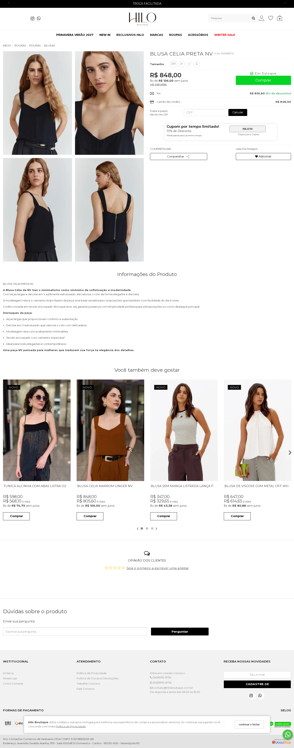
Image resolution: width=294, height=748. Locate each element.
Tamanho (157, 64)
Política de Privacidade (71, 726)
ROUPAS (175, 35)
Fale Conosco (86, 688)
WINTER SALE (224, 35)
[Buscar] (253, 18)
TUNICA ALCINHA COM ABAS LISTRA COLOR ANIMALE (46, 486)
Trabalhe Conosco (88, 683)
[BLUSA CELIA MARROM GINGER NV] (110, 430)
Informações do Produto (147, 274)
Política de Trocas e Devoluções (97, 678)
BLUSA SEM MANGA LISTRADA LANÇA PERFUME (189, 486)
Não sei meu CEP (159, 114)
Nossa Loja (10, 678)
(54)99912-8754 (161, 677)
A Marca (8, 673)
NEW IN (104, 35)
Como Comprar (13, 683)
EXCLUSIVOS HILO (130, 35)
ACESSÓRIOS (198, 35)
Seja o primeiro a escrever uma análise (158, 568)
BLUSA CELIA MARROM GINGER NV (104, 486)
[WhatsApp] (40, 19)
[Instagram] (34, 19)
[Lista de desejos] (272, 18)
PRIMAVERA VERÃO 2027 (74, 35)
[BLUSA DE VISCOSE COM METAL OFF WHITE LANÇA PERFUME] (257, 430)
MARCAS (156, 35)
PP (173, 64)
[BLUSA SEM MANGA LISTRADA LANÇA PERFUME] (184, 430)
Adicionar (264, 156)
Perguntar (180, 631)
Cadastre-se (257, 684)
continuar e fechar (249, 724)
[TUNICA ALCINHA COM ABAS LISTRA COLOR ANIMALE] (37, 430)
